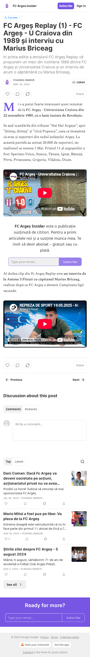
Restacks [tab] (31, 409)
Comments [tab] (13, 409)
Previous (16, 380)
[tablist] (21, 409)
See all (12, 584)
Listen (81, 82)
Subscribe (65, 6)
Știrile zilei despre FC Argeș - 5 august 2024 (30, 551)
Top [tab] (8, 461)
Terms (54, 637)
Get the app (61, 645)
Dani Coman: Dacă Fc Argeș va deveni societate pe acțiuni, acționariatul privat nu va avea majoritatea (30, 478)
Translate (13, 17)
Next (76, 380)
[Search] (82, 461)
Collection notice (69, 637)
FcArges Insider (23, 80)
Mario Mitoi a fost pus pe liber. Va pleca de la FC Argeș (32, 516)
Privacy (44, 637)
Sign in (81, 6)
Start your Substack (37, 645)
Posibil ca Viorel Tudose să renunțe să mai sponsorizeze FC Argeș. (33, 491)
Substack (28, 652)
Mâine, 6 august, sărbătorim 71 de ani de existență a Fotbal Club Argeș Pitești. (33, 562)
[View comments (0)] (17, 94)
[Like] (7, 94)
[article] (45, 488)
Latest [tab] (19, 461)
